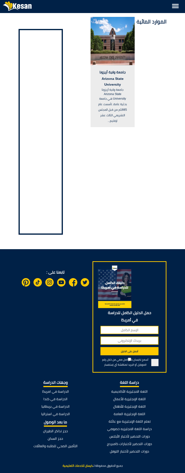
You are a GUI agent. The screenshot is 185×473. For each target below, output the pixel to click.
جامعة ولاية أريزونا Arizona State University (112, 78)
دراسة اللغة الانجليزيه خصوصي (129, 429)
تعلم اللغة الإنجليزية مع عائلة (130, 421)
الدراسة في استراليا (55, 414)
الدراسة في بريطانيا (55, 406)
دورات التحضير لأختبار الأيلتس (129, 436)
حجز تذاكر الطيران (55, 431)
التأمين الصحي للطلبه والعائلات (55, 446)
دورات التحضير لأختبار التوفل (129, 451)
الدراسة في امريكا (55, 391)
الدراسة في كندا (55, 399)
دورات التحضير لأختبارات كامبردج (129, 444)
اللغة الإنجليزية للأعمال (129, 399)
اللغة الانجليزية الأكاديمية (129, 391)
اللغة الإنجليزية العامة (129, 414)
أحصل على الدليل (129, 351)
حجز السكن (55, 438)
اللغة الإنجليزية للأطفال (129, 406)
